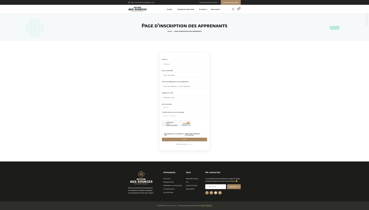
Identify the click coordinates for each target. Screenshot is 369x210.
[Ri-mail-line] (220, 192)
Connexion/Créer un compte (208, 2)
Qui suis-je (167, 178)
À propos (202, 9)
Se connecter (190, 144)
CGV (187, 182)
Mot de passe (167, 104)
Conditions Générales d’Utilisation (192, 134)
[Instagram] (211, 192)
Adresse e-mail (167, 93)
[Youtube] (215, 192)
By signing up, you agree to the (182, 134)
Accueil (169, 9)
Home (169, 31)
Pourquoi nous (168, 182)
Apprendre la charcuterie (172, 185)
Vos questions (168, 192)
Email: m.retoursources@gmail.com (142, 2)
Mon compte (215, 9)
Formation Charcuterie (185, 9)
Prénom (164, 59)
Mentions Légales (192, 178)
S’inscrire (184, 139)
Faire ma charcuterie (230, 2)
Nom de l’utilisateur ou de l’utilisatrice (175, 82)
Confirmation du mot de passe (173, 112)
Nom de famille (167, 71)
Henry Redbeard (206, 205)
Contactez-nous (191, 185)
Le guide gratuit (169, 189)
